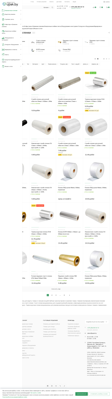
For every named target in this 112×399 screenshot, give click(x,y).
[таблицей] (109, 58)
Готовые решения (50, 320)
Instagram (52, 386)
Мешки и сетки (38, 28)
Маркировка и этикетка (27, 348)
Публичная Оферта (73, 335)
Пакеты (23, 350)
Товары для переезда (49, 331)
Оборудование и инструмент (69, 26)
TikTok (64, 386)
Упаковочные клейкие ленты (52, 26)
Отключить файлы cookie (99, 394)
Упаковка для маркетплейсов (51, 324)
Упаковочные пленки (27, 324)
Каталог (24, 320)
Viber (60, 386)
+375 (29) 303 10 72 (77, 7)
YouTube (56, 386)
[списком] (106, 58)
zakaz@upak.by (92, 333)
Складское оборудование (86, 26)
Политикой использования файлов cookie (14, 397)
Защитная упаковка (26, 326)
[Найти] (52, 7)
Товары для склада (49, 326)
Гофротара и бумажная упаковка (34, 26)
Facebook (47, 386)
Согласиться (81, 394)
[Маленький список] (95, 58)
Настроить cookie (35, 393)
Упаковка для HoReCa (49, 329)
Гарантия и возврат (73, 324)
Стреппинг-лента (26, 329)
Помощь (71, 320)
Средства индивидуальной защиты (23, 28)
